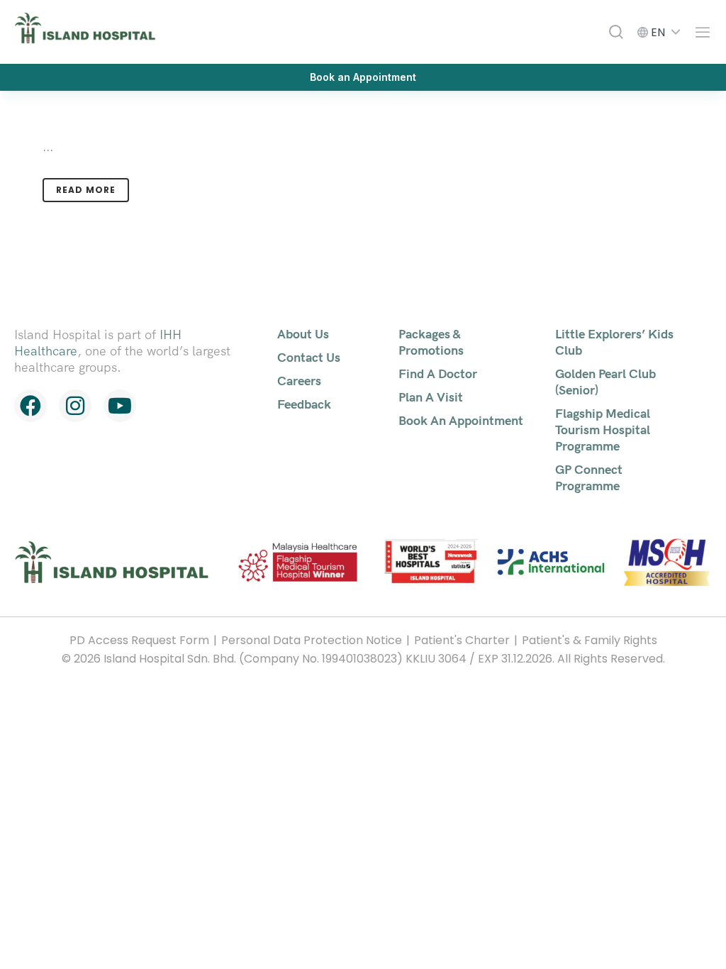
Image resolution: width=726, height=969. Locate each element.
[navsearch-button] (616, 32)
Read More (86, 190)
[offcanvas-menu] (699, 32)
